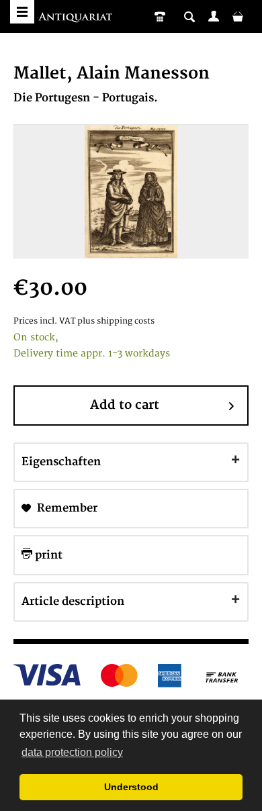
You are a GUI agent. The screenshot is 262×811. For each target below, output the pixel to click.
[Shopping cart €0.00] (238, 16)
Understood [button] (131, 786)
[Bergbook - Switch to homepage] (77, 18)
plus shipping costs (116, 321)
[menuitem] (213, 16)
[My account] (213, 16)
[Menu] (22, 11)
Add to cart (124, 405)
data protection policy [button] (72, 752)
